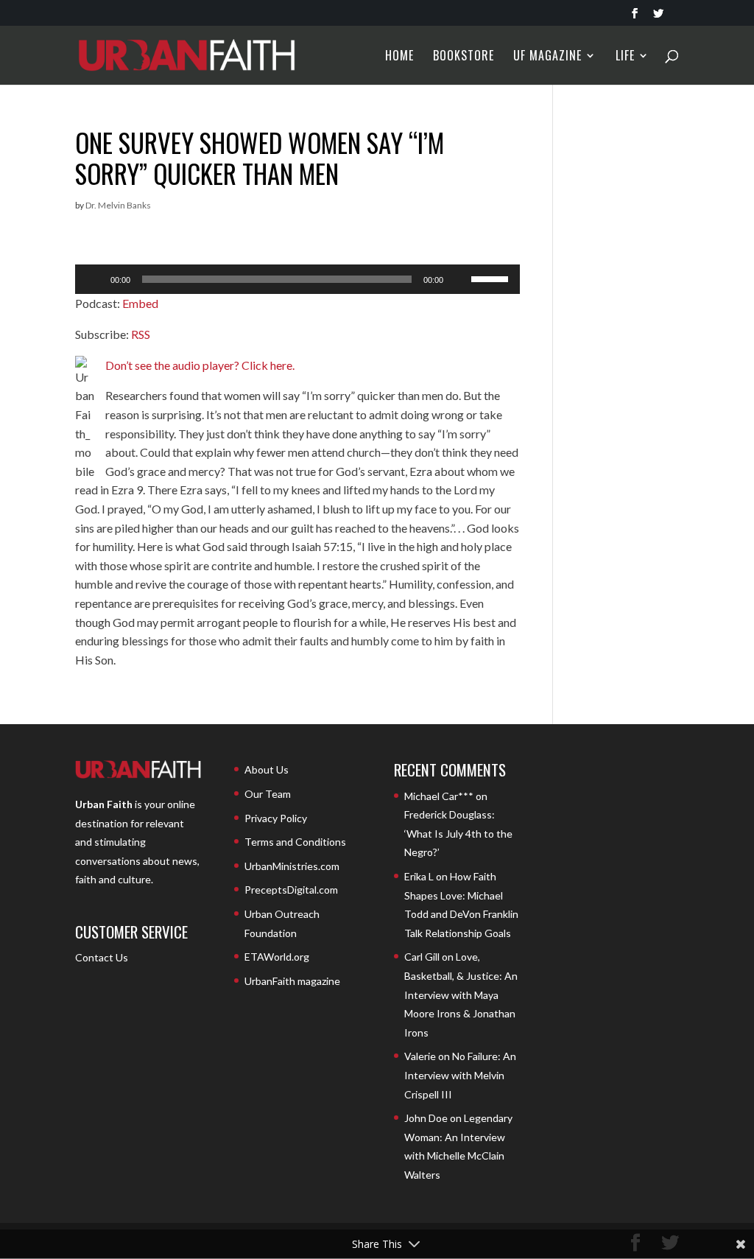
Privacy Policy (275, 818)
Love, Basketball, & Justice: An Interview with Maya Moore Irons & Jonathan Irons (461, 994)
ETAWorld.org (276, 956)
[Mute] (459, 279)
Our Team (267, 794)
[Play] (94, 279)
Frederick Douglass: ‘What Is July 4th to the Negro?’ (458, 833)
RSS (140, 334)
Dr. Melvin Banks (118, 205)
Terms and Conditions (295, 841)
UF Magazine (547, 57)
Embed (140, 303)
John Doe (426, 1118)
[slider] (491, 277)
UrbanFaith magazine (292, 981)
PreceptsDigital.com (291, 889)
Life (625, 57)
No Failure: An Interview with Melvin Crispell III (460, 1075)
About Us (266, 769)
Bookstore (463, 57)
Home (399, 57)
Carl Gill (422, 956)
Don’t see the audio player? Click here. (200, 365)
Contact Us (101, 957)
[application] (297, 279)
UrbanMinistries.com (291, 866)
